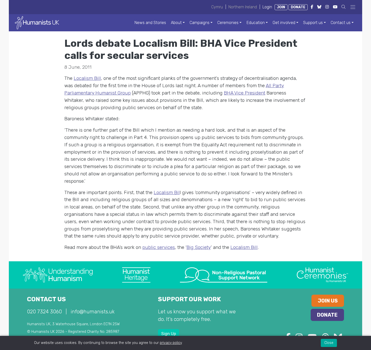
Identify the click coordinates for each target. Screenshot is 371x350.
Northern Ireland (242, 7)
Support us (313, 22)
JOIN (281, 7)
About (176, 22)
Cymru (217, 7)
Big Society (199, 247)
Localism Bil (167, 192)
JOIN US (328, 301)
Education (256, 22)
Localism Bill (87, 78)
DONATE (298, 7)
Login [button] (267, 7)
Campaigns (199, 22)
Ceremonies (227, 22)
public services (158, 247)
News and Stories (150, 22)
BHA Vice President (244, 93)
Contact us (341, 22)
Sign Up (168, 333)
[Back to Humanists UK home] (37, 22)
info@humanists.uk (93, 312)
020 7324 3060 (44, 312)
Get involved (284, 22)
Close (328, 343)
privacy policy (171, 343)
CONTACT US (46, 299)
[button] (343, 7)
